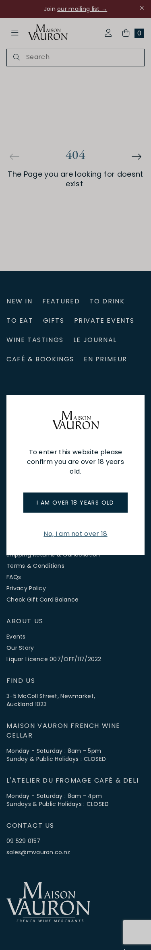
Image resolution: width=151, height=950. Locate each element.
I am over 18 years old (75, 503)
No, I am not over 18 (75, 533)
